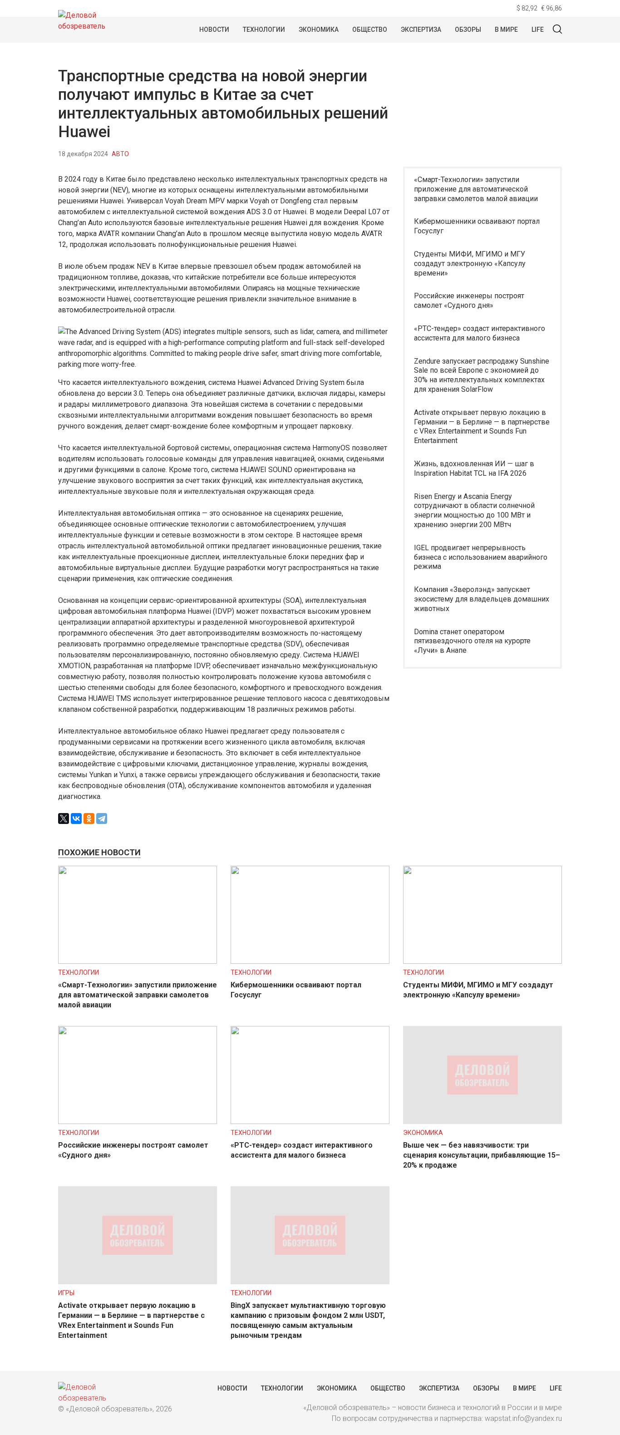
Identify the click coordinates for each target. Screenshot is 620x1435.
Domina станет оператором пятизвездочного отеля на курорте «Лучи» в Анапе (472, 641)
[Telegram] (101, 818)
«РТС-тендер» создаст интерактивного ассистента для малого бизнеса (479, 333)
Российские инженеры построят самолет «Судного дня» (469, 300)
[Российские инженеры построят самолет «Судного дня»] (137, 1121)
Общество (369, 29)
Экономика (319, 29)
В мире (506, 29)
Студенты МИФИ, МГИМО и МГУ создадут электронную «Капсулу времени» (470, 263)
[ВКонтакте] (76, 818)
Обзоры (468, 29)
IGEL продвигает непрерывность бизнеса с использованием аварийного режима (480, 557)
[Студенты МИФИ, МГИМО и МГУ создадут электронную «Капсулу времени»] (482, 961)
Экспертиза (421, 29)
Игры (66, 1293)
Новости (214, 29)
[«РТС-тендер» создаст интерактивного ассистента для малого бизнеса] (310, 1121)
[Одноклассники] (89, 818)
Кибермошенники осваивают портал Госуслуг (477, 226)
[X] (63, 818)
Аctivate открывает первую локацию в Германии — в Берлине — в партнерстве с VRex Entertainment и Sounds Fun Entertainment (482, 426)
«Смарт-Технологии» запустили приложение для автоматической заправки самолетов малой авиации (476, 189)
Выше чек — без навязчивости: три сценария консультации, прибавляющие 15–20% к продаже (481, 1155)
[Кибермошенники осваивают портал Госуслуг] (310, 961)
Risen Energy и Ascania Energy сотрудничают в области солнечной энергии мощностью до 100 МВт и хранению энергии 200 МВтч (474, 510)
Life (537, 29)
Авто (120, 154)
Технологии (264, 29)
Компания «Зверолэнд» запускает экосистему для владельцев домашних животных (481, 599)
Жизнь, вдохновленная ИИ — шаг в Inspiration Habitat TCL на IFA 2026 (474, 468)
